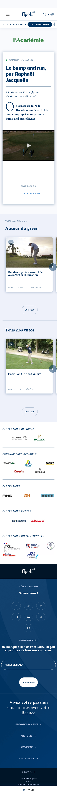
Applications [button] (27, 759)
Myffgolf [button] (27, 736)
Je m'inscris (28, 682)
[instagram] (40, 606)
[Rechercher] (44, 14)
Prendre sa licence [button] (27, 724)
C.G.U (28, 781)
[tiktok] (28, 606)
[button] (7, 14)
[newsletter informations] (35, 640)
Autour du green (40, 24)
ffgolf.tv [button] (27, 747)
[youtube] (16, 617)
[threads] (40, 617)
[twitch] (28, 628)
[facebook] (16, 606)
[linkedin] (28, 617)
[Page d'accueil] (28, 14)
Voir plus (30, 310)
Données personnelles (28, 784)
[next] (53, 267)
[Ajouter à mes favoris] (11, 242)
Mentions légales (29, 779)
